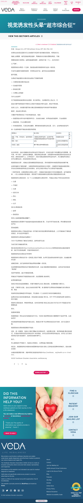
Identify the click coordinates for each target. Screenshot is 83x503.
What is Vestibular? (22, 9)
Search (78, 2)
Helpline (26, 3)
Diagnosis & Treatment (34, 9)
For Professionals (65, 9)
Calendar (57, 3)
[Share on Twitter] (18, 364)
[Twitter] (7, 491)
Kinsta (3, 485)
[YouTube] (22, 491)
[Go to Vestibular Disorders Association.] (36, 44)
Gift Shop (50, 2)
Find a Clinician (45, 9)
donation (8, 416)
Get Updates (34, 2)
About (48, 459)
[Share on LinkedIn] (26, 364)
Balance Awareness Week (16, 3)
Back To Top (41, 501)
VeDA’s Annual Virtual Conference (57, 468)
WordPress (25, 483)
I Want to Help (10, 433)
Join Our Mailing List (53, 465)
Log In (71, 2)
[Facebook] (3, 491)
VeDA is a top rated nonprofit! (76, 494)
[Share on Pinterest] (22, 364)
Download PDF (40, 372)
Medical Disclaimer (52, 491)
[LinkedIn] (18, 491)
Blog (48, 474)
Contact (49, 462)
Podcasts (49, 477)
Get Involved (43, 2)
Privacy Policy (51, 489)
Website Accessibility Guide (54, 494)
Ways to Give (65, 3)
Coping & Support (55, 9)
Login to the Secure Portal (54, 471)
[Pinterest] (15, 491)
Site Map (49, 480)
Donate (76, 9)
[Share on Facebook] (14, 364)
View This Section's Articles (24, 36)
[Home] (8, 10)
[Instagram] (11, 491)
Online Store (50, 486)
